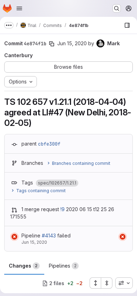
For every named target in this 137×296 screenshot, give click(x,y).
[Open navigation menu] (19, 8)
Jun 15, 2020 (72, 43)
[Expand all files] (95, 283)
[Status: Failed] (14, 237)
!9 (62, 209)
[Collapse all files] (106, 283)
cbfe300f (49, 144)
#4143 (49, 235)
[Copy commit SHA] (51, 44)
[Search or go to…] (116, 8)
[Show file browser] (127, 25)
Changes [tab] (23, 266)
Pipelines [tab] (63, 266)
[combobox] (124, 283)
